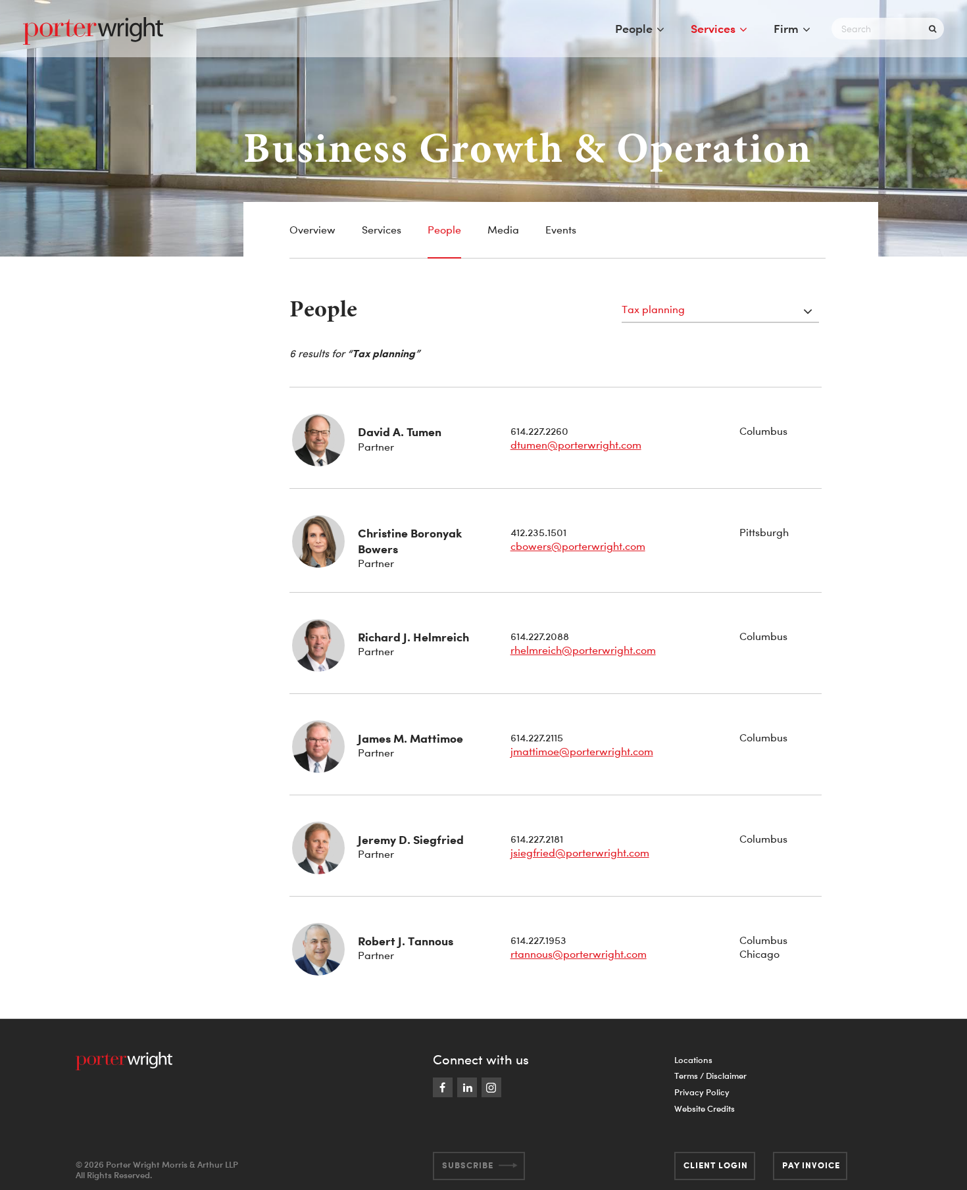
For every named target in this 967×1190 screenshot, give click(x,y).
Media (503, 229)
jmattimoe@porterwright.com (581, 751)
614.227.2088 (539, 636)
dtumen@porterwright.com (575, 444)
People (634, 28)
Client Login (715, 1165)
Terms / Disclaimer (710, 1075)
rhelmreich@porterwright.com (583, 650)
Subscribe (467, 1165)
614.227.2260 (539, 430)
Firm (786, 28)
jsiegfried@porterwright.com (579, 852)
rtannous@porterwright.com (578, 953)
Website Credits (704, 1108)
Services (713, 28)
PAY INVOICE (811, 1165)
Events (560, 229)
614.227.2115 (536, 737)
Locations (693, 1059)
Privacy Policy (702, 1092)
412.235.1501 (538, 532)
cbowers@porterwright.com (577, 546)
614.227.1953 (538, 940)
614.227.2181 (536, 838)
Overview (312, 229)
